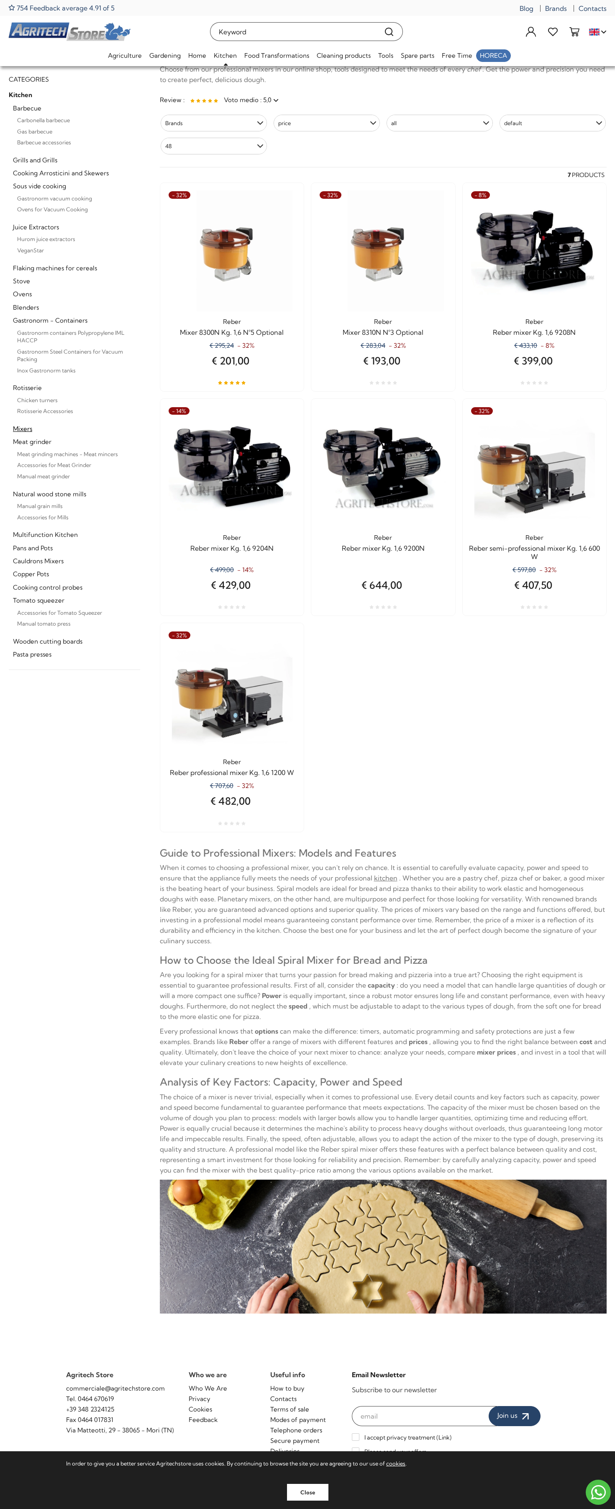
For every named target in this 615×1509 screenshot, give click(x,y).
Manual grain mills (40, 506)
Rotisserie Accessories (45, 411)
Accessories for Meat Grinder (54, 465)
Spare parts (417, 55)
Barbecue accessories (44, 142)
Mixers (22, 429)
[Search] (389, 31)
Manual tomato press (44, 623)
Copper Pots (31, 574)
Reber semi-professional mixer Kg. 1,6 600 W (534, 552)
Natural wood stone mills (49, 494)
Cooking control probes (47, 587)
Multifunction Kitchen (45, 535)
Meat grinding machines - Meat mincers (67, 454)
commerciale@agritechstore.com (115, 1388)
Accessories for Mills (43, 517)
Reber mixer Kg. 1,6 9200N (383, 548)
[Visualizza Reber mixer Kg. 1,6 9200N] (433, 436)
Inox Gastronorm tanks (46, 370)
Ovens (22, 294)
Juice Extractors (36, 227)
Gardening (165, 55)
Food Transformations (276, 55)
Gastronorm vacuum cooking (54, 198)
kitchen (385, 878)
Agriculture (125, 55)
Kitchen (225, 55)
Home (197, 55)
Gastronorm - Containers (50, 320)
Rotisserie (27, 388)
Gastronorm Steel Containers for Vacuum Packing (70, 355)
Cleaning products (344, 55)
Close (307, 1492)
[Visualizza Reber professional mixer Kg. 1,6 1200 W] (282, 660)
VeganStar (30, 250)
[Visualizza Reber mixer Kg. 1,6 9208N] (585, 220)
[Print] (282, 241)
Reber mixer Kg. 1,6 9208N (534, 332)
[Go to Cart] (574, 31)
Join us (508, 1415)
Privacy (199, 1399)
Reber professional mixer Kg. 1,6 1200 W (232, 772)
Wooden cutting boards (47, 641)
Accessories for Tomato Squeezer (59, 612)
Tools (385, 55)
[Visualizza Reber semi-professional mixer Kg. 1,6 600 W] (585, 436)
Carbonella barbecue (43, 120)
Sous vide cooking (39, 186)
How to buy (287, 1388)
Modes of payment (298, 1420)
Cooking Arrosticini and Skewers (61, 173)
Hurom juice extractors (46, 239)
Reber (232, 322)
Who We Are (208, 1388)
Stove (21, 281)
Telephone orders (296, 1430)
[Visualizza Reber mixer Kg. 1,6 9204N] (282, 436)
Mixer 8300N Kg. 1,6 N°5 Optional (232, 332)
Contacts (593, 8)
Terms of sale (289, 1409)
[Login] (531, 31)
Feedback (203, 1420)
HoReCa (493, 55)
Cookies (200, 1409)
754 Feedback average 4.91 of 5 (65, 7)
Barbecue (27, 108)
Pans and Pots (33, 548)
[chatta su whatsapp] (598, 1492)
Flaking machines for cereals (55, 268)
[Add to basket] (282, 220)
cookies (395, 1463)
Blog (526, 8)
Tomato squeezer (38, 600)
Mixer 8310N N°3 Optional (383, 332)
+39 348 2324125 (90, 1409)
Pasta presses (32, 654)
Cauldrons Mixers (38, 561)
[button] (214, 123)
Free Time (457, 55)
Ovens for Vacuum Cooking (52, 209)
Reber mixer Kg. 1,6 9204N (232, 548)
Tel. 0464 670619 (90, 1399)
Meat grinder (32, 442)
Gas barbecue (34, 131)
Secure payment (295, 1441)
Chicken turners (37, 400)
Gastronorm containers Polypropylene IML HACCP (70, 336)
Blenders (26, 307)
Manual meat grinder (43, 476)
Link (444, 1437)
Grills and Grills (35, 160)
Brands (556, 8)
